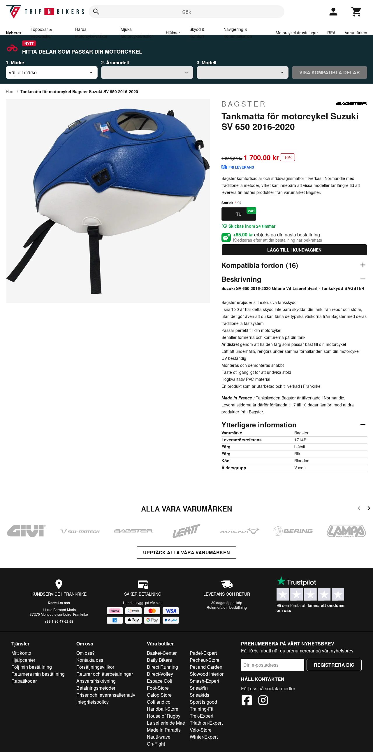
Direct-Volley (160, 673)
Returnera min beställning (38, 673)
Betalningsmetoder (95, 687)
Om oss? (85, 653)
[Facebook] (247, 701)
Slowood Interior (207, 673)
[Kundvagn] (357, 11)
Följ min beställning (31, 666)
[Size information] (239, 203)
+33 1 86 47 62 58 (59, 621)
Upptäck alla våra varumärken (186, 552)
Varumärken (356, 33)
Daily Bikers (159, 660)
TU (245, 212)
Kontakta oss (59, 602)
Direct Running (162, 666)
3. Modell (206, 62)
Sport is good (203, 701)
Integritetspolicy (92, 701)
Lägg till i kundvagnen (294, 250)
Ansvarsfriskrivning (96, 680)
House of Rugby (163, 715)
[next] (369, 509)
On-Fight (156, 743)
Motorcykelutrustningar (297, 33)
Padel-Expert (203, 653)
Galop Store (159, 694)
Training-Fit (201, 708)
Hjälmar (173, 33)
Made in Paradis (164, 729)
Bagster (244, 103)
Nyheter (13, 33)
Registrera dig (334, 664)
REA (331, 33)
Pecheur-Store (204, 660)
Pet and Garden (206, 666)
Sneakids (199, 694)
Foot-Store (158, 687)
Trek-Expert (201, 715)
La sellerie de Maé (166, 722)
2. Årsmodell (115, 62)
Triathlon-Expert (206, 722)
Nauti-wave (158, 736)
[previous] (359, 509)
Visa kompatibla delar (329, 72)
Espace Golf (159, 680)
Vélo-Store (201, 729)
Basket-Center (162, 653)
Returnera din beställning (227, 607)
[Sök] (96, 11)
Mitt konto (21, 653)
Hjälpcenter (23, 660)
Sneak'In (199, 687)
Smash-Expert (204, 680)
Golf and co (158, 701)
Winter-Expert (204, 736)
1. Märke (15, 62)
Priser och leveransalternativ (105, 694)
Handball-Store (162, 708)
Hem (10, 91)
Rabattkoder (24, 680)
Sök (186, 11)
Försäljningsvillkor (95, 666)
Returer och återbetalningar (104, 673)
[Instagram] (263, 701)
